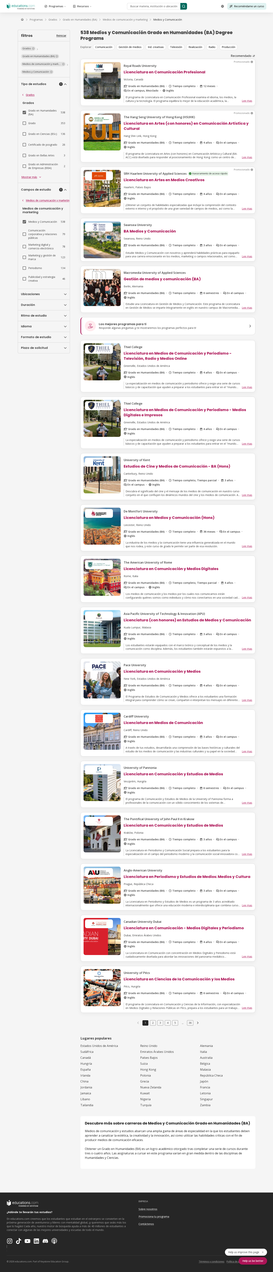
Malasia (205, 1069)
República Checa (211, 1075)
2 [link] (153, 1022)
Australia (206, 1058)
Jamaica (85, 1093)
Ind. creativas (156, 47)
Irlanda (85, 1075)
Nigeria (145, 1099)
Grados (30, 95)
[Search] (183, 6)
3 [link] (160, 1022)
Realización (195, 47)
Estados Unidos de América (99, 1046)
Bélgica (205, 1064)
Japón (204, 1081)
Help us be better (252, 1261)
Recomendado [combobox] (241, 56)
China (84, 1081)
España (85, 1069)
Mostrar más (29, 177)
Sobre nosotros (148, 1209)
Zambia (205, 1105)
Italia (203, 1052)
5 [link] (175, 1022)
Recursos (83, 6)
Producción (228, 47)
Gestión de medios (130, 47)
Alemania (206, 1046)
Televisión (176, 47)
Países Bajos (149, 1058)
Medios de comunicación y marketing (48, 200)
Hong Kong (148, 1069)
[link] (167, 19)
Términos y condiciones (211, 1261)
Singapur (206, 1099)
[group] (174, 47)
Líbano (85, 1099)
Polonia (145, 1075)
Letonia (205, 1093)
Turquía (145, 1105)
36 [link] (190, 1022)
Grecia (144, 1081)
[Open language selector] (222, 6)
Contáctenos (146, 1224)
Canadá (85, 1058)
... (182, 1023)
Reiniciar (61, 35)
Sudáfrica (86, 1052)
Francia (205, 1087)
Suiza (144, 1064)
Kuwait (145, 1093)
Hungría (86, 1064)
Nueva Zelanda (150, 1087)
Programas (56, 6)
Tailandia (86, 1105)
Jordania (86, 1087)
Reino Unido (148, 1046)
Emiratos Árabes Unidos (157, 1052)
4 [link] (167, 1022)
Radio (212, 47)
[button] (28, 48)
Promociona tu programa (154, 1216)
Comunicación (103, 47)
